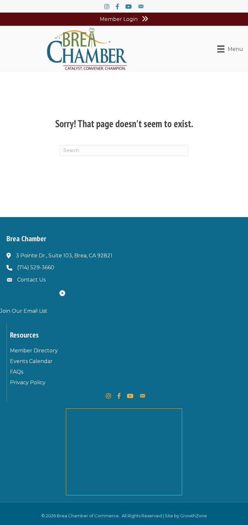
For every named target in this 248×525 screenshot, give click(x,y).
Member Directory (34, 351)
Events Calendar (31, 361)
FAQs (16, 372)
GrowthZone (193, 515)
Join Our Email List (23, 311)
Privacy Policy (28, 382)
